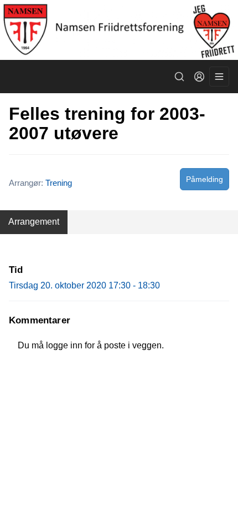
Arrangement (33, 221)
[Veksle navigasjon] (219, 77)
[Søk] (179, 77)
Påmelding (204, 179)
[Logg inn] (199, 77)
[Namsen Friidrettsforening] (119, 30)
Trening (58, 182)
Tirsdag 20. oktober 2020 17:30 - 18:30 (84, 285)
